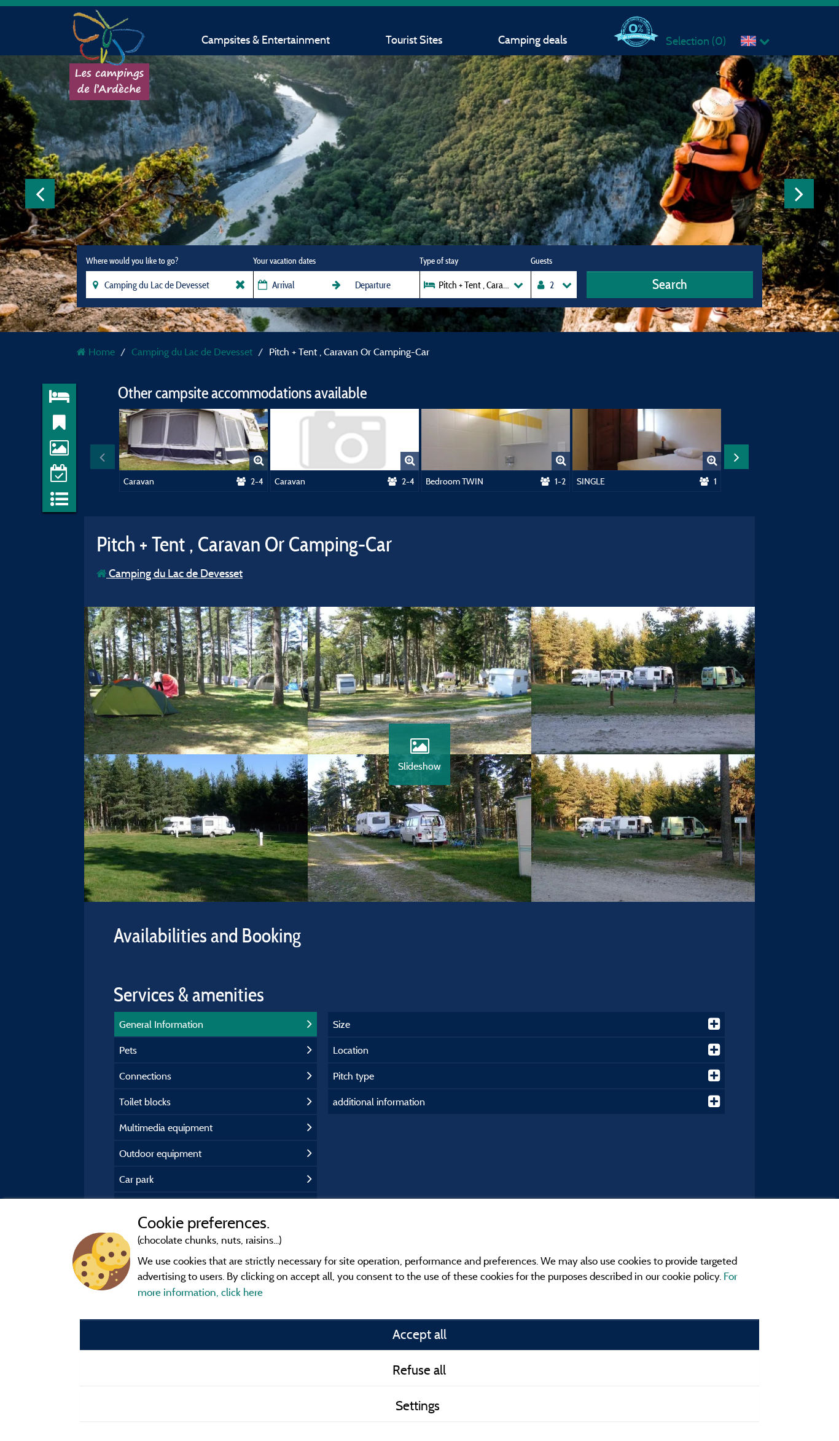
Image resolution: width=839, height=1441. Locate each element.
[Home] (109, 33)
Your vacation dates (284, 260)
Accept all (419, 1334)
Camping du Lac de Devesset (174, 573)
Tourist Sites (414, 40)
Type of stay (438, 260)
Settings (419, 1405)
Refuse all (419, 1370)
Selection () (696, 41)
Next (799, 193)
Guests (541, 260)
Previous (40, 193)
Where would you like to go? (132, 260)
